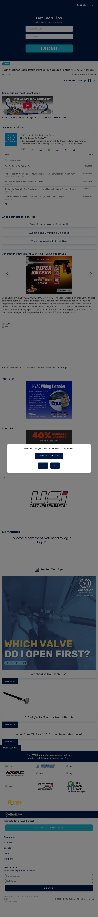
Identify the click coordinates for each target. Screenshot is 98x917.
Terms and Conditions (49, 455)
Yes (43, 465)
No (55, 465)
